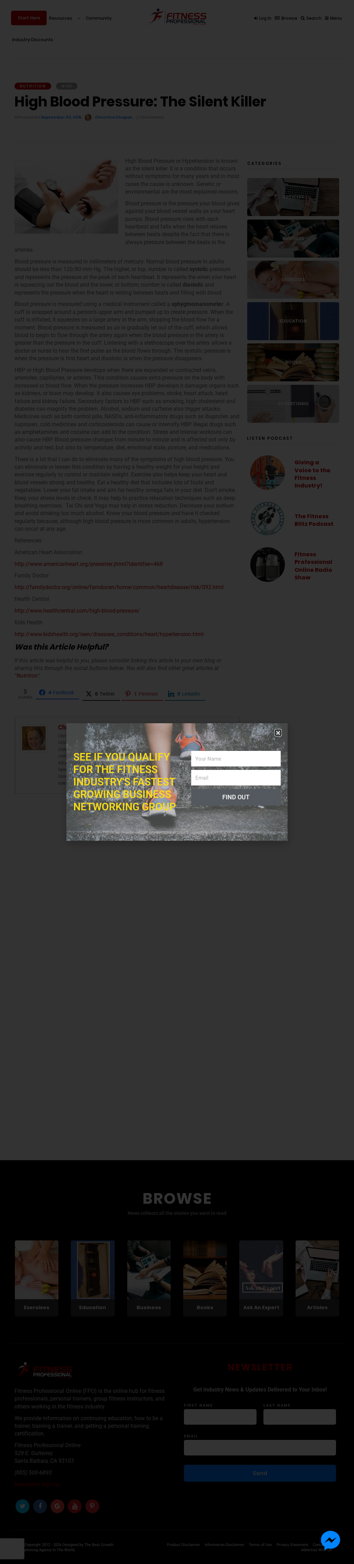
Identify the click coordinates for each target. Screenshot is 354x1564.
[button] (278, 732)
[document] (177, 782)
